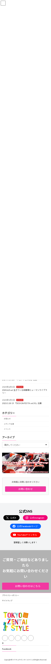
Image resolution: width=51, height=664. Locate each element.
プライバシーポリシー (10, 595)
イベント (20, 387)
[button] (25, 586)
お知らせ (7, 419)
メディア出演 (9, 424)
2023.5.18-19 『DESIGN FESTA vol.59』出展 (22, 403)
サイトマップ (7, 601)
